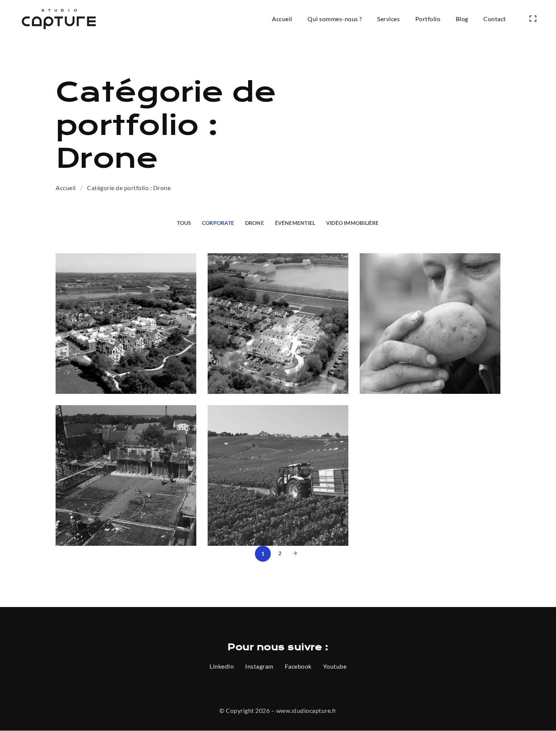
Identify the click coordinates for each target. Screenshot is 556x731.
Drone (254, 223)
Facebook (298, 666)
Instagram (259, 666)
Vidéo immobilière (352, 223)
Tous (184, 223)
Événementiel (295, 223)
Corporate (218, 223)
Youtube (335, 666)
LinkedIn (222, 666)
